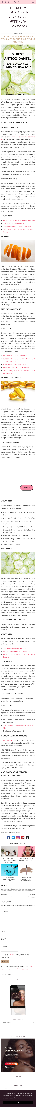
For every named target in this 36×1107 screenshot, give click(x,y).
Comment (5, 911)
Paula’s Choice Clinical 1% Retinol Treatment (19, 220)
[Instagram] (2, 2)
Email (3, 939)
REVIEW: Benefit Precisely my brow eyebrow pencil (26, 879)
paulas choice (15, 890)
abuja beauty (5, 888)
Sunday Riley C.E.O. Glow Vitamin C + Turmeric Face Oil (19, 360)
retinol (19, 890)
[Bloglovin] (11, 2)
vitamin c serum (7, 892)
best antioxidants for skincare (15, 889)
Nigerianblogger (9, 890)
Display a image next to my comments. (15, 956)
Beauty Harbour (18, 10)
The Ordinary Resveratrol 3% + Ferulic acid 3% (19, 726)
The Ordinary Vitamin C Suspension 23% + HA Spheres (19, 372)
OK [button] (18, 1102)
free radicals (22, 889)
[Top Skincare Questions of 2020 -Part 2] (9, 870)
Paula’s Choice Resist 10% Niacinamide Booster (19, 655)
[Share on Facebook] (4, 885)
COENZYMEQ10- (7, 740)
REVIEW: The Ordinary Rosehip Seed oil (8, 895)
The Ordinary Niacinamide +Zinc (15, 648)
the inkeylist (22, 890)
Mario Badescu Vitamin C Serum (14, 364)
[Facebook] (8, 2)
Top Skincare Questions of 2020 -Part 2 (9, 879)
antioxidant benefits (16, 888)
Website (4, 947)
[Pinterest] (5, 2)
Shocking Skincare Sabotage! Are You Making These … (9, 861)
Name (3, 931)
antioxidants (22, 888)
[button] (34, 2)
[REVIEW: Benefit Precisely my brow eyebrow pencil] (26, 870)
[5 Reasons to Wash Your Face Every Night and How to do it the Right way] (26, 851)
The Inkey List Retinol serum (13, 223)
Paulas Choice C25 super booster (15, 355)
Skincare (20, 33)
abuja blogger (10, 888)
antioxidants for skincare (28, 888)
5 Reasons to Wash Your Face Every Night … (26, 860)
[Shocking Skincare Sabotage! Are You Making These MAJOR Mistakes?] (9, 851)
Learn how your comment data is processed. (17, 967)
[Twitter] (13, 836)
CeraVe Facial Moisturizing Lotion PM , (17, 651)
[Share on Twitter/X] (6, 885)
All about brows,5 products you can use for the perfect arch (27, 896)
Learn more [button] (17, 1098)
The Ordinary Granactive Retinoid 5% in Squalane (19, 231)
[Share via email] (2, 885)
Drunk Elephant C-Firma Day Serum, (16, 367)
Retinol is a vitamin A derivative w (18, 138)
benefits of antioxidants (5, 889)
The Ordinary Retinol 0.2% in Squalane (17, 226)
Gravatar (13, 954)
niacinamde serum (28, 889)
